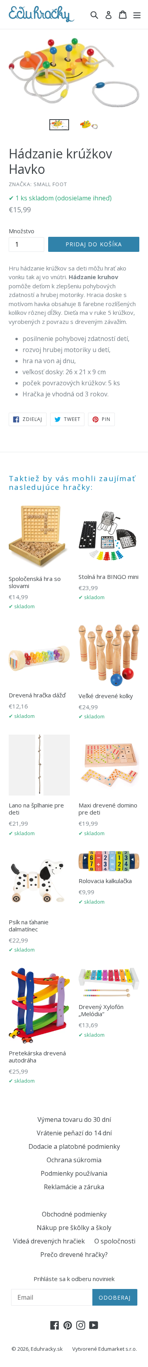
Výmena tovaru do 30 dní (74, 1119)
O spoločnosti (114, 1241)
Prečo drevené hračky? (74, 1254)
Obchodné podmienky (74, 1214)
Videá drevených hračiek (49, 1241)
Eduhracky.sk (47, 1348)
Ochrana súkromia (74, 1160)
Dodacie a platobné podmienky (74, 1146)
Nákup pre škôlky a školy (74, 1227)
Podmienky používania (74, 1173)
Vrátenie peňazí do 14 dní (74, 1133)
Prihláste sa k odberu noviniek (74, 1278)
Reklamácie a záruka (74, 1186)
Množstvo (21, 231)
